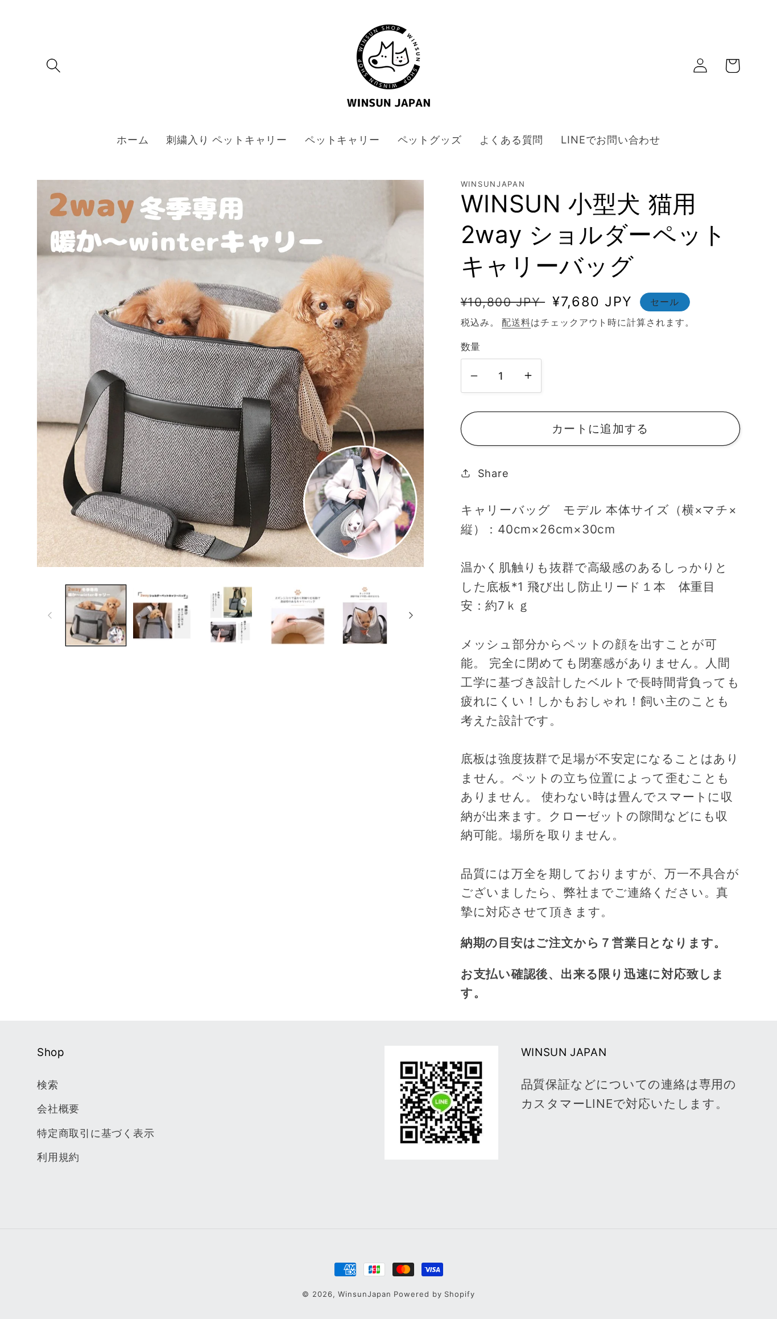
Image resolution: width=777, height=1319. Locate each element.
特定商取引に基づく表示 (96, 1133)
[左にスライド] (49, 615)
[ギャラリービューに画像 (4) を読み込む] (298, 615)
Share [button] (493, 473)
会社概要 (58, 1108)
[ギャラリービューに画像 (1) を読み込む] (96, 615)
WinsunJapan (364, 1294)
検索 (48, 1084)
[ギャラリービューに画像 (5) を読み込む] (365, 615)
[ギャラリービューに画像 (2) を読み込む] (163, 615)
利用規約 (58, 1156)
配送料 (516, 322)
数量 (471, 346)
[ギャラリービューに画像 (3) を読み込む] (230, 615)
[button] (53, 66)
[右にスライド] (411, 615)
